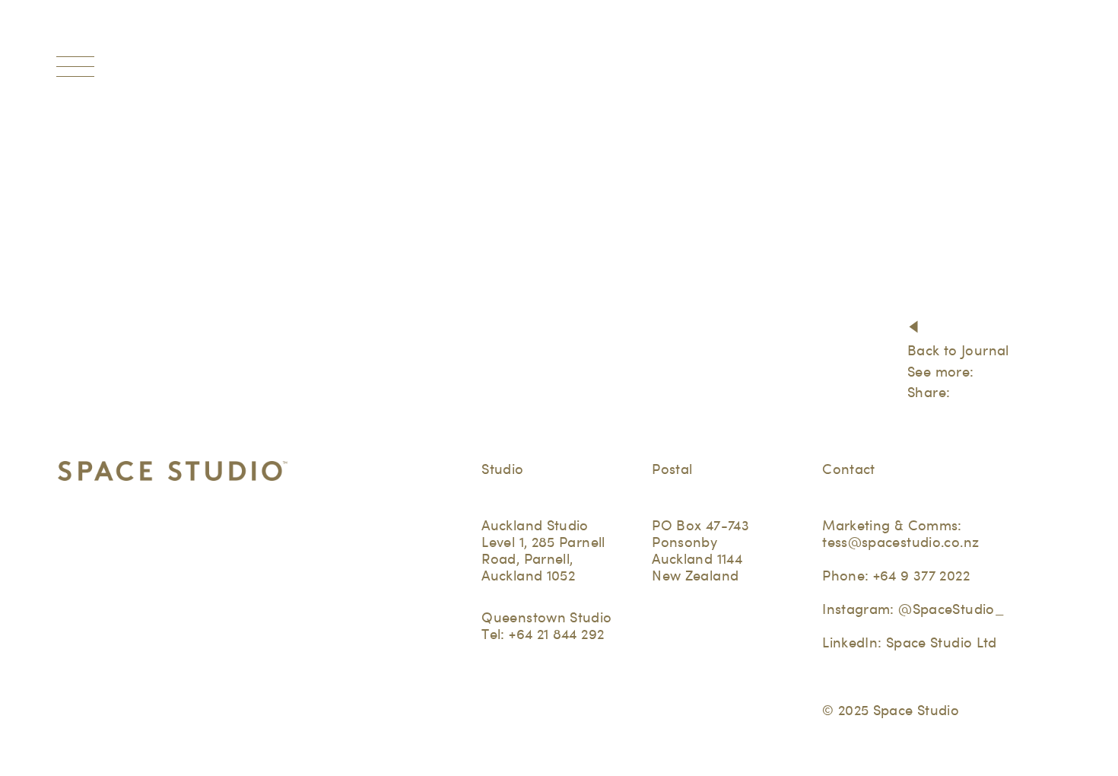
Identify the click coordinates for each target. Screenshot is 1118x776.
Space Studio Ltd (941, 642)
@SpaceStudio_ (951, 609)
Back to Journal (958, 350)
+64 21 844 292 (556, 634)
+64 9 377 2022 (921, 576)
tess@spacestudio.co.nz (900, 542)
